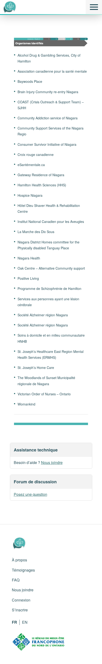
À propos (19, 560)
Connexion (21, 600)
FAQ (15, 580)
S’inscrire (20, 610)
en (25, 622)
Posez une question (30, 494)
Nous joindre (52, 462)
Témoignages (23, 570)
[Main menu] (94, 7)
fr (14, 622)
